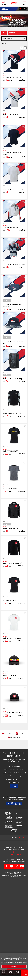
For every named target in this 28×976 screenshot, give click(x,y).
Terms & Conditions (18, 872)
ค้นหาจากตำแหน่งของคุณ (16, 776)
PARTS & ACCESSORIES (4, 8)
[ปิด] (26, 954)
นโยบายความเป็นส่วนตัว (14, 873)
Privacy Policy (23, 962)
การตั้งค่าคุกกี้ (14, 966)
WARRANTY (7, 872)
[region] (14, 964)
